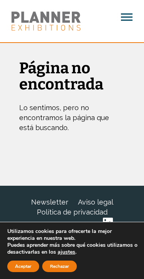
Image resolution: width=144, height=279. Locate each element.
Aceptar (23, 266)
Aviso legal (95, 202)
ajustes (66, 252)
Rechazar (59, 266)
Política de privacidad (72, 212)
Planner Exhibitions (46, 21)
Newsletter (49, 202)
